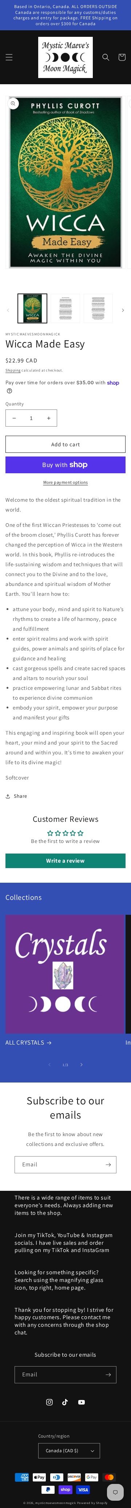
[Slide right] (123, 310)
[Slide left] (8, 310)
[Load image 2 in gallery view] (65, 308)
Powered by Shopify (92, 1503)
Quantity (14, 404)
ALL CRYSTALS (24, 1042)
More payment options (65, 482)
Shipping (13, 370)
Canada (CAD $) (62, 1450)
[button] (9, 57)
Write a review (65, 860)
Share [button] (20, 796)
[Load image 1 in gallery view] (32, 308)
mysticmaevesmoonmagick (55, 1503)
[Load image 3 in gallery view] (98, 308)
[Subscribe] (108, 1164)
